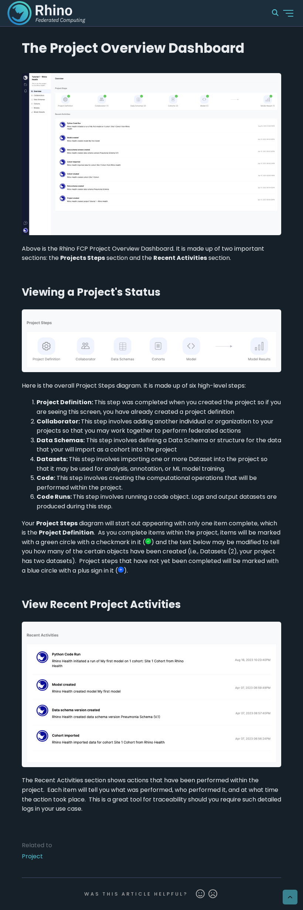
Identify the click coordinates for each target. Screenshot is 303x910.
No (212, 894)
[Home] (46, 13)
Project (32, 856)
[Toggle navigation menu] (288, 13)
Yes (200, 894)
